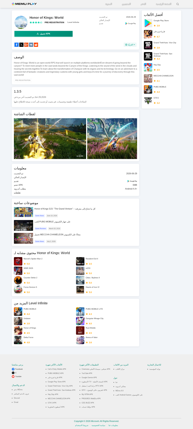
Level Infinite (73, 22)
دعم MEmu (18, 390)
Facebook (19, 369)
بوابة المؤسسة (154, 369)
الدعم (143, 4)
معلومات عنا (113, 425)
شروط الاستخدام (81, 425)
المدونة (108, 4)
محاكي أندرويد (121, 386)
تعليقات (17, 192)
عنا (117, 382)
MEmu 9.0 (119, 391)
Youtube (18, 376)
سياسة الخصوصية (98, 425)
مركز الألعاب (120, 369)
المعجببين (126, 4)
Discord (17, 398)
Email (16, 402)
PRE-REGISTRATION (54, 22)
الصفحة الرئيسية (163, 4)
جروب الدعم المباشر (21, 394)
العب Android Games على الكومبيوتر (129, 395)
